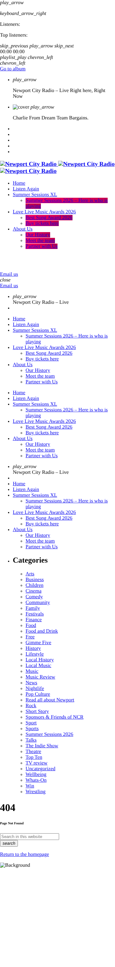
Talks (31, 740)
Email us (9, 274)
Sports (32, 728)
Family (33, 608)
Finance (34, 619)
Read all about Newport (50, 700)
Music (32, 671)
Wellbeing (36, 774)
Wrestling (35, 791)
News (31, 683)
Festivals (35, 614)
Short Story (37, 711)
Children (34, 585)
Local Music (38, 665)
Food (31, 625)
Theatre (33, 751)
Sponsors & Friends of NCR (54, 717)
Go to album (13, 69)
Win (30, 786)
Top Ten (34, 757)
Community (38, 602)
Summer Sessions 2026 (49, 734)
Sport (31, 723)
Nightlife (35, 688)
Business (35, 579)
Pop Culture (38, 694)
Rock (31, 705)
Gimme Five (38, 642)
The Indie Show (42, 746)
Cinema (34, 591)
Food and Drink (42, 631)
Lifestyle (35, 654)
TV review (37, 763)
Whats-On (36, 780)
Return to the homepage (24, 854)
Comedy (34, 597)
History (33, 648)
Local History (40, 660)
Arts (30, 574)
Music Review (40, 677)
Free (30, 637)
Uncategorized (40, 768)
